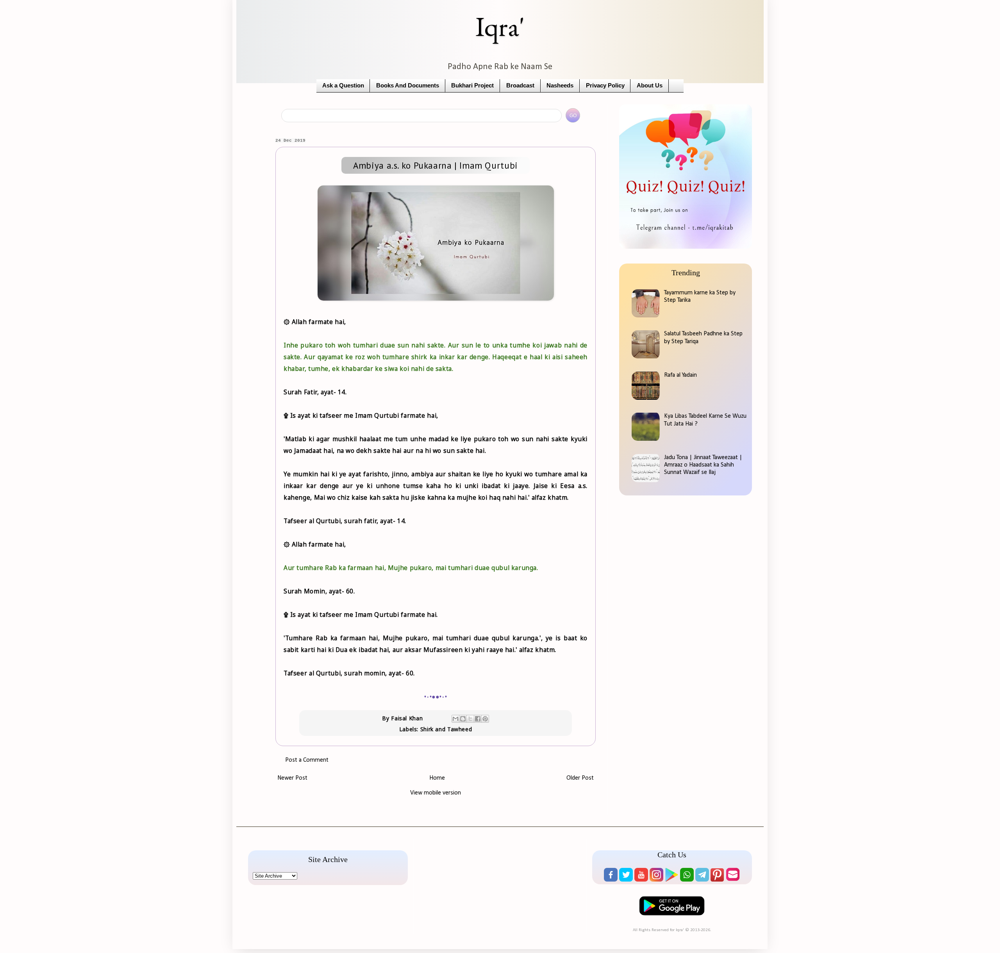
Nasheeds (559, 85)
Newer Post (292, 778)
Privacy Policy (605, 85)
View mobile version (435, 793)
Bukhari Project (472, 85)
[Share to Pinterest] (485, 719)
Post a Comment (307, 760)
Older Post (580, 778)
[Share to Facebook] (478, 719)
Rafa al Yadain (680, 375)
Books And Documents (407, 85)
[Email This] (455, 719)
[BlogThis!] (463, 719)
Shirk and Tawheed (446, 729)
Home (437, 778)
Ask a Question (343, 85)
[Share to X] (470, 719)
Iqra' (500, 26)
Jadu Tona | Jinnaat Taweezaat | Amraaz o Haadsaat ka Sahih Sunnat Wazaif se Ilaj (703, 465)
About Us (649, 85)
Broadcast (520, 85)
